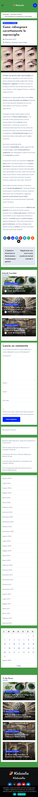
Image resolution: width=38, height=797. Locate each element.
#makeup (15, 42)
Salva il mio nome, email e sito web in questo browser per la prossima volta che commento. (18, 413)
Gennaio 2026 (7, 512)
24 (5, 652)
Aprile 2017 (6, 608)
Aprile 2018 (6, 555)
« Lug (18, 666)
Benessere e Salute (10, 23)
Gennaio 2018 (7, 570)
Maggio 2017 (6, 604)
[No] (36, 791)
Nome (5, 383)
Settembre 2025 (8, 531)
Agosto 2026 (7, 478)
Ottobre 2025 (7, 527)
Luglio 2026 (6, 483)
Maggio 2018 (6, 551)
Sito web (6, 400)
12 (14, 644)
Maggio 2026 (7, 493)
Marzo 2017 (6, 613)
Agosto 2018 (6, 536)
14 (24, 644)
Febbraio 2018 (7, 565)
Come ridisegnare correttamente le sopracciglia (15, 31)
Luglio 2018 (6, 541)
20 (19, 648)
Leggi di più (21, 794)
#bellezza (8, 42)
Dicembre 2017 (7, 575)
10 (5, 644)
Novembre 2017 (7, 580)
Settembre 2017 (8, 589)
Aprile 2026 (6, 498)
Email (5, 392)
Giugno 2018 (6, 546)
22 (29, 648)
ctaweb (9, 291)
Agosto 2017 (6, 594)
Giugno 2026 (7, 488)
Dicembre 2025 (7, 517)
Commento (7, 356)
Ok (14, 794)
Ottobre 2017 (7, 584)
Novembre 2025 (8, 522)
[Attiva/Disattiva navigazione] (2, 5)
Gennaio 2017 (7, 623)
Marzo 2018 (6, 560)
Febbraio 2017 (7, 618)
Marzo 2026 (6, 502)
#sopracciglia (22, 42)
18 (9, 648)
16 (33, 644)
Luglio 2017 (6, 599)
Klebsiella (19, 778)
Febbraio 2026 (7, 507)
